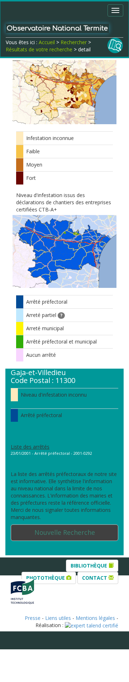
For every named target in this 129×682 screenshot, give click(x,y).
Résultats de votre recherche (39, 49)
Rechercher (74, 42)
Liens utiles (58, 618)
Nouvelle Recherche (64, 532)
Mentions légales (95, 618)
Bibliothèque (90, 565)
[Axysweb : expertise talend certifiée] (91, 625)
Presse (32, 618)
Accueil (47, 42)
